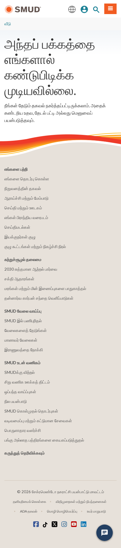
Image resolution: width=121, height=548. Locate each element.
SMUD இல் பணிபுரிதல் (23, 320)
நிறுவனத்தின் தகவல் (22, 188)
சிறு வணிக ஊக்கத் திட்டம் (27, 381)
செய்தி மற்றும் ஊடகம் (23, 207)
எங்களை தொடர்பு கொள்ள (26, 178)
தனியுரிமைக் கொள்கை (29, 501)
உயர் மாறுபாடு (96, 511)
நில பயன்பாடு (15, 401)
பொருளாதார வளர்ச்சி (22, 430)
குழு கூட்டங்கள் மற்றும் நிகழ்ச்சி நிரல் (35, 246)
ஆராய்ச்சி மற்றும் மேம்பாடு (26, 198)
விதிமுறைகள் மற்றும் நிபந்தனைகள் (81, 501)
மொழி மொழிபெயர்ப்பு (62, 511)
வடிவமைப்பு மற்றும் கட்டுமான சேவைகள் (38, 420)
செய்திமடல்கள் (17, 227)
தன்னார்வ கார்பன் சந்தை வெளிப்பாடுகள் (38, 298)
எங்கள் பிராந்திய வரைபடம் (26, 217)
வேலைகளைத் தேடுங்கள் (25, 330)
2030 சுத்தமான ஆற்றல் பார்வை (30, 269)
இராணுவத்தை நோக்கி (23, 349)
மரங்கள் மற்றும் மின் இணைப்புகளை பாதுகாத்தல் (45, 288)
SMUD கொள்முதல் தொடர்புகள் (31, 410)
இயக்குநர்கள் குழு (20, 236)
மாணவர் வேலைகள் (20, 339)
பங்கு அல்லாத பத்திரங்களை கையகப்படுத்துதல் (44, 439)
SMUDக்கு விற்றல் (19, 372)
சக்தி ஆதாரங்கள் (19, 278)
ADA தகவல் (28, 511)
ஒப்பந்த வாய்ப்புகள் (20, 391)
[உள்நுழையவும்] (84, 9)
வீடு (7, 23)
